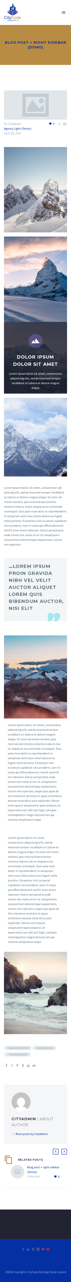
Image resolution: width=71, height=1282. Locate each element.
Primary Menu (63, 12)
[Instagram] (38, 1249)
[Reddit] (33, 1065)
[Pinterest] (17, 1065)
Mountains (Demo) (18, 1048)
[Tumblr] (22, 1065)
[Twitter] (11, 1065)
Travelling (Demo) (18, 1054)
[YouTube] (47, 1249)
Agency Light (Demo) (17, 128)
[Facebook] (6, 1065)
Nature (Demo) (44, 1048)
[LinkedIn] (28, 1065)
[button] (56, 1151)
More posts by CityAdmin (32, 1134)
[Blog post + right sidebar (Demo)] (19, 1172)
